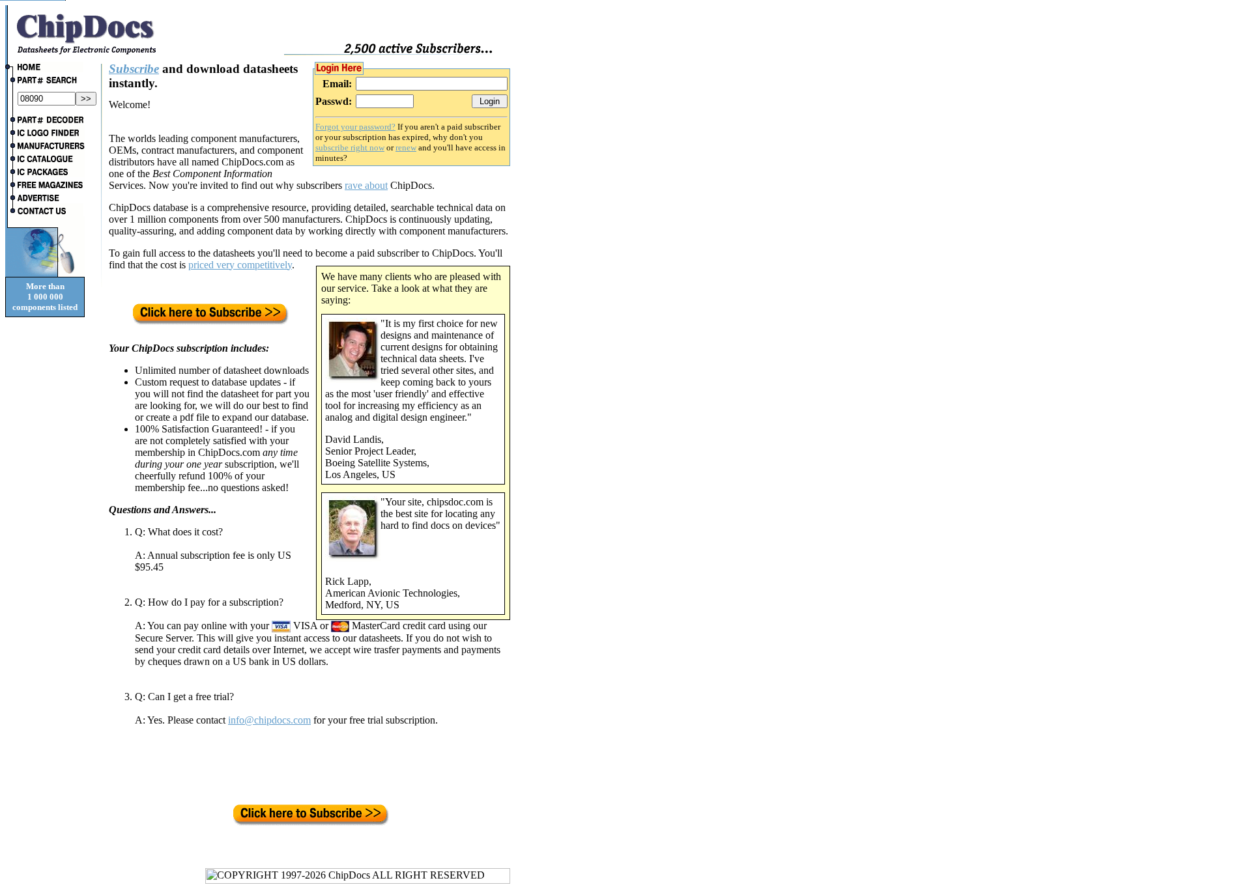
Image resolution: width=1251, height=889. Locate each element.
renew (405, 147)
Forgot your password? (355, 127)
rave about (366, 185)
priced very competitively (240, 264)
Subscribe (134, 69)
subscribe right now (349, 147)
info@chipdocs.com (269, 720)
